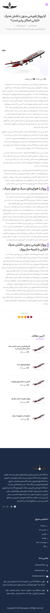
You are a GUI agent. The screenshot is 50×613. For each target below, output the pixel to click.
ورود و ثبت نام (41, 542)
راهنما (44, 538)
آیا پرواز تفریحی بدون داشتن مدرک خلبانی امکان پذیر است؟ (19, 347)
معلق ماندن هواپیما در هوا (21, 416)
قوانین (44, 534)
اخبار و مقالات (20, 25)
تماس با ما (42, 530)
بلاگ (44, 546)
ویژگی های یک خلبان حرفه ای (21, 399)
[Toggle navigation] (47, 4)
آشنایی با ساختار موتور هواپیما (20, 381)
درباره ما (43, 525)
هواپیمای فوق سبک (23, 364)
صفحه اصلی (32, 25)
